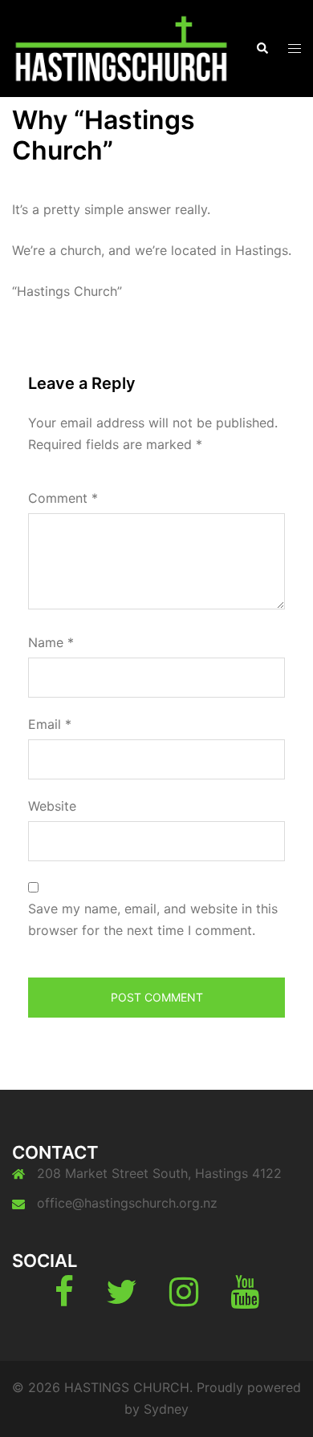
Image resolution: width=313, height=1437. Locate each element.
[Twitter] (121, 1299)
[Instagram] (183, 1299)
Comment (63, 498)
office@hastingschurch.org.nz (127, 1203)
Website (52, 806)
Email (49, 724)
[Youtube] (244, 1299)
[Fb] (64, 1299)
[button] (261, 48)
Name (51, 642)
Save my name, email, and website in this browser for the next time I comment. (153, 919)
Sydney (166, 1409)
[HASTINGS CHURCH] (121, 47)
